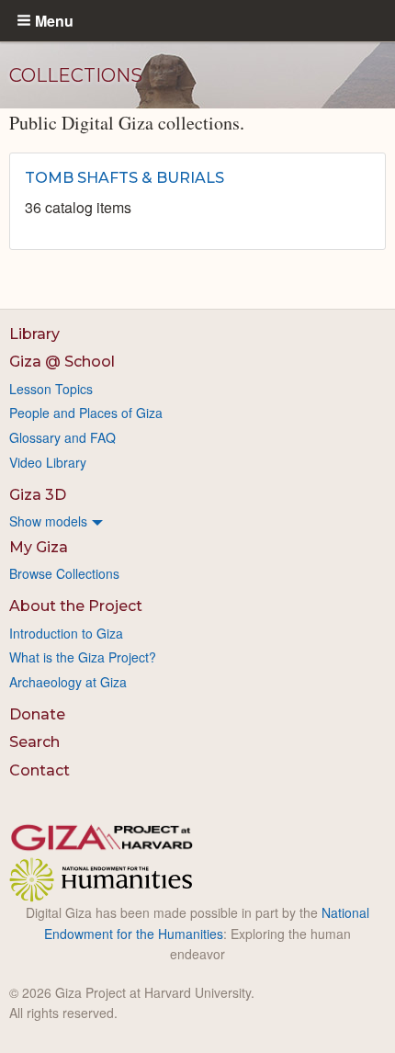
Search (34, 742)
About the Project (75, 606)
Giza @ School (62, 361)
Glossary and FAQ (62, 437)
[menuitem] (197, 521)
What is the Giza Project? (82, 657)
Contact (39, 770)
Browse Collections (64, 573)
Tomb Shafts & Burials (124, 178)
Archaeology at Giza (68, 682)
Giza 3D (37, 495)
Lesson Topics (51, 388)
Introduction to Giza (66, 633)
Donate (37, 714)
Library (34, 334)
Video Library (47, 462)
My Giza (38, 547)
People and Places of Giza (86, 412)
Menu (54, 20)
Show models (48, 521)
